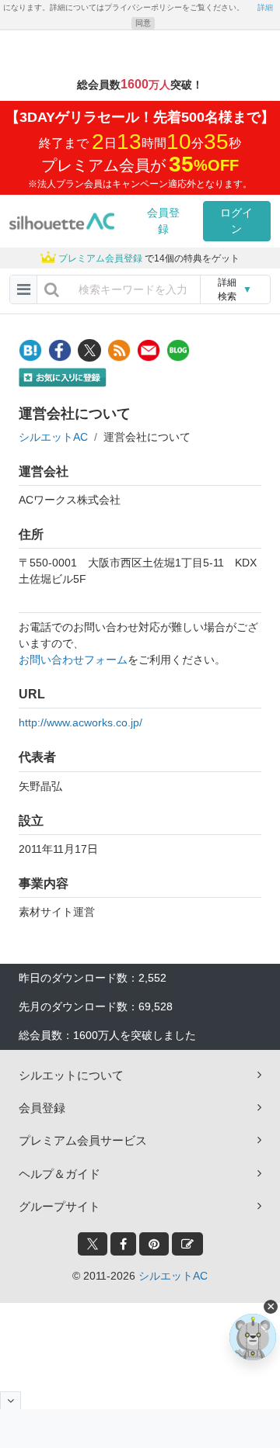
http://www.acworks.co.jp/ (80, 722)
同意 (143, 23)
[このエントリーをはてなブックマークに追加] (30, 350)
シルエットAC (53, 437)
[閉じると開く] (10, 1400)
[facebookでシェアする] (60, 350)
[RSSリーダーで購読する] (119, 350)
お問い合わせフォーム (73, 659)
